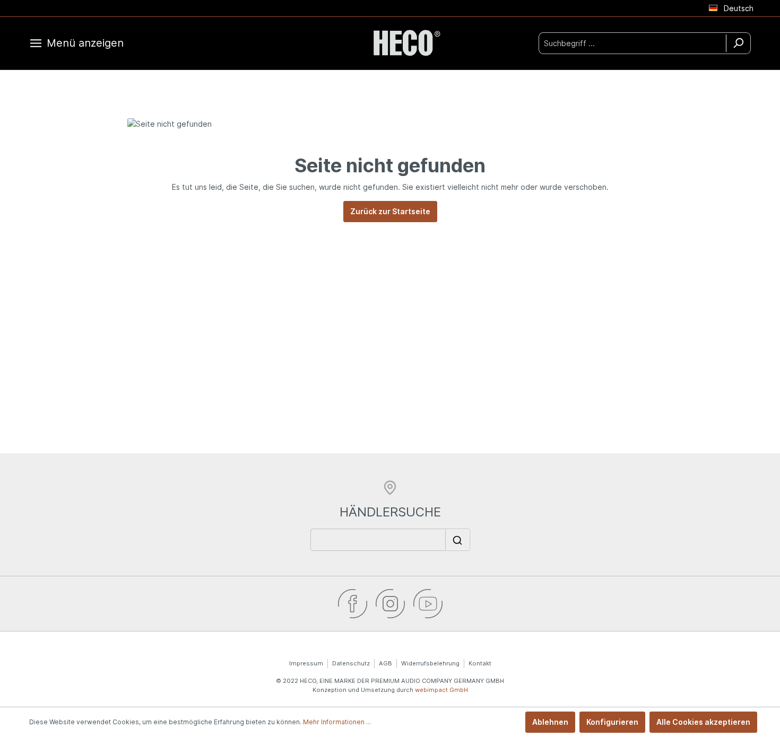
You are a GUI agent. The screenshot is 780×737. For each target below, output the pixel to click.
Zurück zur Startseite (390, 211)
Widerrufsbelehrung (430, 663)
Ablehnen (550, 721)
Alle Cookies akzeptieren (703, 721)
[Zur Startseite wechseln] (406, 43)
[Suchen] (738, 43)
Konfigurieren (612, 721)
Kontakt (480, 663)
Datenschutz (351, 663)
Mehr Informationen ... (337, 722)
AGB (385, 663)
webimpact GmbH (441, 690)
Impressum (306, 663)
